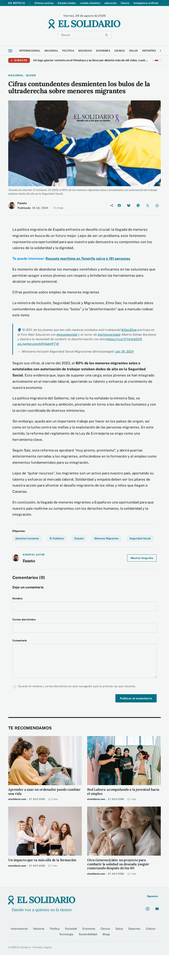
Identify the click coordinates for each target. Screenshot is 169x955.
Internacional (19, 928)
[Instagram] (147, 909)
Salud (119, 928)
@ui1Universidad (109, 334)
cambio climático (90, 3)
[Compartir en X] (147, 205)
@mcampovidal (66, 334)
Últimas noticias (44, 3)
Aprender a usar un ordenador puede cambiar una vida (44, 792)
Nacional (38, 928)
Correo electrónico (24, 619)
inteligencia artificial (146, 3)
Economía (88, 928)
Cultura (150, 928)
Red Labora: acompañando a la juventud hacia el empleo (123, 792)
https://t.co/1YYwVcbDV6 (124, 339)
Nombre (17, 598)
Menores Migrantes (106, 538)
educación (110, 3)
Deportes (134, 928)
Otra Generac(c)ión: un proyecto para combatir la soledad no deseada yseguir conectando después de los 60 (118, 864)
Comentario (19, 640)
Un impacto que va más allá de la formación (42, 860)
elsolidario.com (17, 799)
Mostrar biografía (142, 558)
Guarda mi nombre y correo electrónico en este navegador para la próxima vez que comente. (77, 686)
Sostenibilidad (88, 934)
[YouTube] (157, 909)
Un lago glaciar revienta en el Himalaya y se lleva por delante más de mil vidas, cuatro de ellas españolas (91, 60)
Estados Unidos (67, 3)
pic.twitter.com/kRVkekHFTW (38, 344)
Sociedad (71, 928)
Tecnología (66, 934)
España (79, 538)
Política (54, 928)
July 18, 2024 (124, 351)
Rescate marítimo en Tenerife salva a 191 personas (88, 258)
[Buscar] (106, 34)
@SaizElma (129, 330)
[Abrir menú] (10, 50)
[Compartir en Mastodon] (138, 205)
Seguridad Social (140, 538)
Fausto (22, 203)
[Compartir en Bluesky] (128, 205)
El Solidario (57, 538)
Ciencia (125, 3)
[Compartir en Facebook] (119, 205)
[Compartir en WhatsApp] (157, 205)
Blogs (106, 934)
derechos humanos (27, 538)
